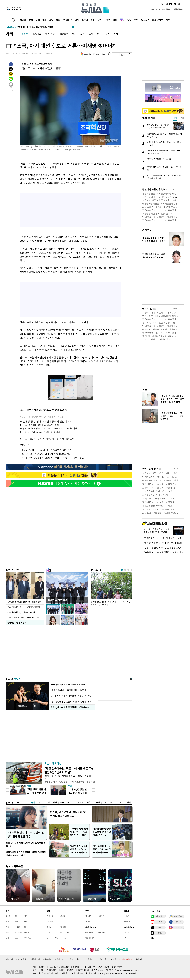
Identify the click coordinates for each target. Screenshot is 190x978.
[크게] (130, 54)
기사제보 (79, 959)
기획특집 (63, 927)
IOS (125, 937)
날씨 (107, 33)
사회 (77, 20)
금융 (51, 20)
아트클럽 (50, 921)
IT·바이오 (67, 20)
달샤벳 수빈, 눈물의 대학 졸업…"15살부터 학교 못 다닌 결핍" (78, 849)
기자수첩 (147, 230)
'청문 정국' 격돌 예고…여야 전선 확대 (36, 791)
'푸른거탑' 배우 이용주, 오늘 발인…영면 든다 (70, 684)
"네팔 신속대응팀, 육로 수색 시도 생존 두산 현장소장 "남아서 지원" (69, 770)
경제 (44, 20)
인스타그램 (178, 927)
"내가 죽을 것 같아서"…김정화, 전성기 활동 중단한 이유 (26, 834)
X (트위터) (160, 927)
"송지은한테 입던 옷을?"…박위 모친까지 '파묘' (70, 701)
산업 (58, 20)
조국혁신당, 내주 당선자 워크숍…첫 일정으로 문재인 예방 (46, 450)
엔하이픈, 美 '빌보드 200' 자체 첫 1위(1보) (30, 26)
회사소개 (9, 959)
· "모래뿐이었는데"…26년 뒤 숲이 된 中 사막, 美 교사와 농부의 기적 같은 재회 (163, 538)
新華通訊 (127, 921)
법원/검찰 (50, 33)
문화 (99, 20)
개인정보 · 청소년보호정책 (106, 959)
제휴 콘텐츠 (157, 20)
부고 (56, 938)
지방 (93, 20)
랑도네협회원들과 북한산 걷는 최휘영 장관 (24, 602)
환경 (99, 33)
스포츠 (107, 20)
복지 (74, 33)
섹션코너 (50, 932)
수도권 (85, 20)
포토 (136, 20)
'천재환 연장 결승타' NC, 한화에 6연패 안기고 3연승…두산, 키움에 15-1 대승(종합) (102, 832)
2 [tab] (125, 570)
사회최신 (23, 33)
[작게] (126, 54)
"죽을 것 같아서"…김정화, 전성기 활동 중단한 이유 (72, 690)
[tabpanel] (111, 589)
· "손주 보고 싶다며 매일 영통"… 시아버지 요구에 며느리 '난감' (163, 552)
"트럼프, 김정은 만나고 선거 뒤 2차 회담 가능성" (77, 793)
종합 (33, 802)
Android (126, 932)
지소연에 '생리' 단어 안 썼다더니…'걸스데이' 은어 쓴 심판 (79, 831)
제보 (168, 20)
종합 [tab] (182, 117)
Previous (7, 790)
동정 (65, 938)
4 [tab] (131, 570)
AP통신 (126, 916)
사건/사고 (36, 33)
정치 (31, 20)
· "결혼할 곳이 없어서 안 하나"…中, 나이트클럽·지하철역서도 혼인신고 (163, 542)
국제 (38, 20)
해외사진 (101, 916)
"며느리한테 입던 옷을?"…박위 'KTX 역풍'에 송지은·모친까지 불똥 (102, 849)
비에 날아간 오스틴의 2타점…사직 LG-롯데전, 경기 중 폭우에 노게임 (26, 854)
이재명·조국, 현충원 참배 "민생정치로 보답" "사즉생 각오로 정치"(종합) (53, 457)
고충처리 (69, 959)
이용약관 (89, 959)
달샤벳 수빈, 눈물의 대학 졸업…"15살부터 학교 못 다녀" (72, 695)
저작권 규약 (59, 959)
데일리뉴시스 (64, 932)
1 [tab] (122, 570)
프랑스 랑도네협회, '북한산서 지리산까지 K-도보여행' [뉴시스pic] (111, 603)
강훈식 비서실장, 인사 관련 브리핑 (21, 612)
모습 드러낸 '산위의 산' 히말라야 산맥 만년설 (25, 607)
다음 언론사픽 (178, 916)
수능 (116, 33)
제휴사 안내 (35, 959)
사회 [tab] (175, 117)
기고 (61, 921)
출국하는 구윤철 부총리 (16, 622)
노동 (91, 33)
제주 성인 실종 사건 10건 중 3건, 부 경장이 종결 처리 (25, 845)
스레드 (160, 933)
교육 (82, 33)
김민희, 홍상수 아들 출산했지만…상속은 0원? (70, 707)
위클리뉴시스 (179, 9)
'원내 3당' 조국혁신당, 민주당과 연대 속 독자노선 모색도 (46, 453)
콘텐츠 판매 (47, 959)
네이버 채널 (159, 916)
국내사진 (88, 916)
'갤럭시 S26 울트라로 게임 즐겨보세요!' (23, 617)
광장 (129, 20)
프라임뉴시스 (167, 9)
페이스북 (178, 921)
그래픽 (87, 921)
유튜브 (160, 921)
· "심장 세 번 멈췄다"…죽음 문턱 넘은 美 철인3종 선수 (163, 547)
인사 (48, 938)
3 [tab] (128, 570)
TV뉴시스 (145, 20)
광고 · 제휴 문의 (22, 959)
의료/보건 (63, 33)
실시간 (23, 20)
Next (93, 790)
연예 (115, 20)
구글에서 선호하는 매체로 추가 (96, 54)
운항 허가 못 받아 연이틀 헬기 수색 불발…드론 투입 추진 (68, 777)
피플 (144, 389)
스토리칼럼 (63, 916)
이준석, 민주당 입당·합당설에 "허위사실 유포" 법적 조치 (68, 814)
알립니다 (138, 959)
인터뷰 (49, 927)
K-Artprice (155, 9)
